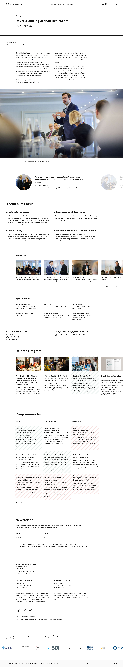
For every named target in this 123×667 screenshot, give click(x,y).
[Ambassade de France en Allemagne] (16, 648)
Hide (115, 663)
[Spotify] (24, 611)
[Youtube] (30, 611)
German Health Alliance (12, 339)
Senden (46, 538)
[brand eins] (51, 648)
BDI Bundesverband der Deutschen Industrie (17, 337)
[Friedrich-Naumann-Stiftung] (99, 648)
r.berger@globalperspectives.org (21, 331)
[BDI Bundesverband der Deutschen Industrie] (31, 648)
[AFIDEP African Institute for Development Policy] (69, 648)
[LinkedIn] (18, 611)
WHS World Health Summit (12, 336)
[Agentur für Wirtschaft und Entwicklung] (82, 648)
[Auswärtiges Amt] (4, 648)
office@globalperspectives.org (26, 571)
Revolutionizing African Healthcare (61, 4)
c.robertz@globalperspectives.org (63, 585)
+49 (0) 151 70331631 (22, 587)
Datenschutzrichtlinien (61, 548)
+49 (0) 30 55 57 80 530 (23, 573)
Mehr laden (19, 503)
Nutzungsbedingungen (77, 548)
